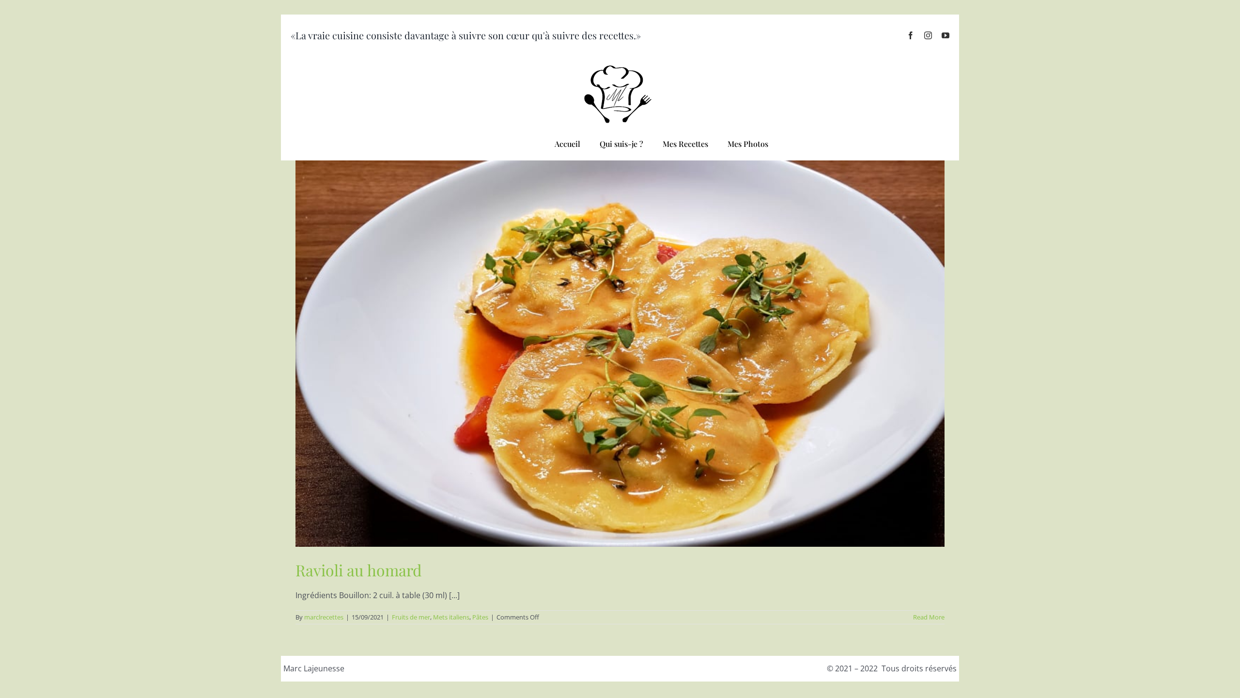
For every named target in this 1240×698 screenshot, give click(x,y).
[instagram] (928, 35)
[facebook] (910, 35)
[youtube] (945, 35)
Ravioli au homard (358, 569)
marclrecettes (323, 617)
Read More (929, 617)
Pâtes (480, 617)
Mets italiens (451, 617)
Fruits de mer (411, 617)
